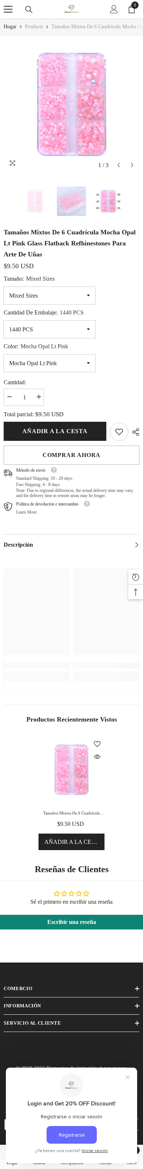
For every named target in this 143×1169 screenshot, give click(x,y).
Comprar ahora (71, 455)
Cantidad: (15, 382)
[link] (119, 431)
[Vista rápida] (97, 756)
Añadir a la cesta (55, 431)
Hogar (10, 26)
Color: (36, 346)
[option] (71, 104)
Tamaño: (29, 279)
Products (34, 26)
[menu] (8, 9)
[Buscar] (29, 9)
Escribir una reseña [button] (71, 922)
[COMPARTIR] (133, 432)
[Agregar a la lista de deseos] (97, 743)
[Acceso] (114, 9)
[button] (118, 165)
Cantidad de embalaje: (44, 312)
